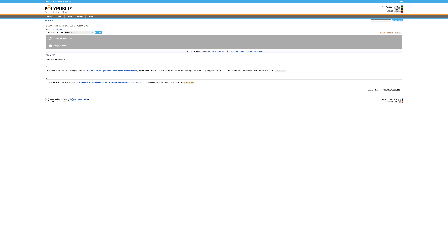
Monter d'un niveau (56, 29)
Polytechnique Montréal (80, 99)
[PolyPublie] (58, 14)
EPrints (73, 101)
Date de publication (219, 51)
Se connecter (49, 20)
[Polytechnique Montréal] (391, 100)
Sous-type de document (237, 51)
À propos (59, 16)
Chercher (91, 16)
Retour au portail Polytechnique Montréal (58, 1)
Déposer (69, 16)
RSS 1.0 (391, 32)
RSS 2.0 (399, 32)
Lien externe (281, 71)
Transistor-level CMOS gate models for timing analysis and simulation (111, 71)
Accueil (49, 16)
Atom (383, 32)
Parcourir (80, 16)
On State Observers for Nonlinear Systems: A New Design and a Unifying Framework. (108, 82)
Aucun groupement (254, 51)
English (401, 1)
